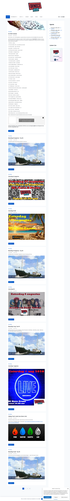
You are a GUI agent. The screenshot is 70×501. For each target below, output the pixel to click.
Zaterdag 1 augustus (13, 366)
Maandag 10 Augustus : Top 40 (15, 250)
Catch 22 (21, 16)
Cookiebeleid (55, 499)
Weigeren (56, 497)
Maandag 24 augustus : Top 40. (15, 138)
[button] (67, 488)
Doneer (41, 16)
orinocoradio (10, 35)
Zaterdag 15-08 (12, 211)
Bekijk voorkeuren (64, 497)
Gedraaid (26, 16)
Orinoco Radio (10, 178)
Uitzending (10, 31)
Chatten (36, 16)
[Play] (55, 59)
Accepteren (47, 497)
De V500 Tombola (12, 34)
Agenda (32, 16)
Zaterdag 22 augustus (13, 176)
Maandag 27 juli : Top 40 (14, 452)
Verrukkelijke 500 (13, 16)
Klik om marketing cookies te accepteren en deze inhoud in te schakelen (26, 120)
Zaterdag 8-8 (11, 289)
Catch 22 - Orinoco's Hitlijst (55, 36)
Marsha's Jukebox (54, 33)
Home (8, 16)
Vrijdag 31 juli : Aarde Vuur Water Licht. (17, 416)
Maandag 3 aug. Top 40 (14, 326)
